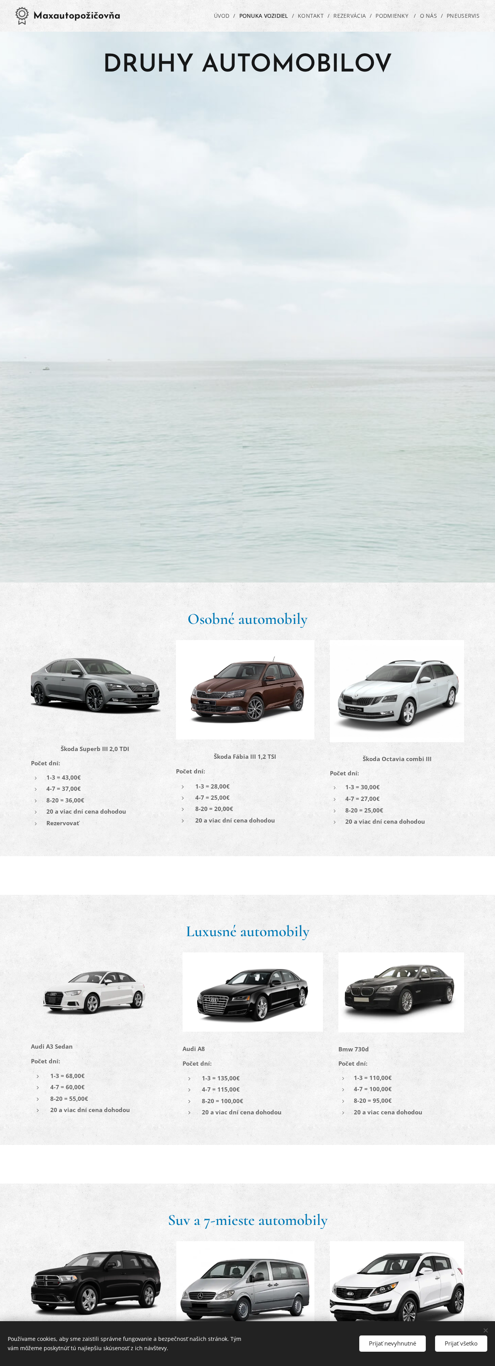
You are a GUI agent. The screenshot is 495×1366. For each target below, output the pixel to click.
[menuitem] (223, 16)
